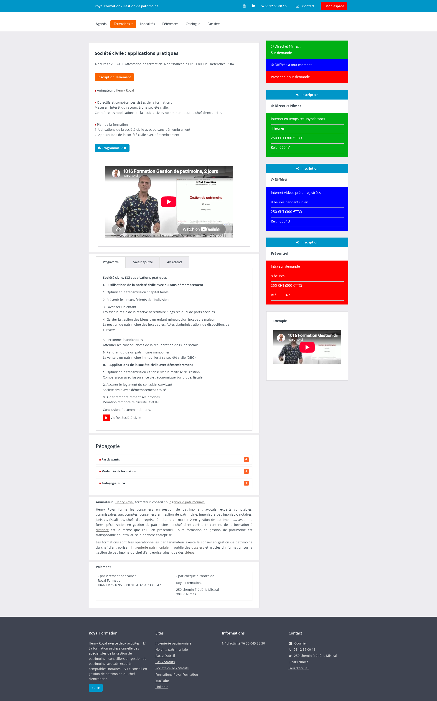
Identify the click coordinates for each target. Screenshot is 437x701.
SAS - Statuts (165, 662)
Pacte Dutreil (165, 655)
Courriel (300, 643)
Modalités (147, 24)
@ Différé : (279, 64)
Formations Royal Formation (176, 674)
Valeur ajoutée (142, 262)
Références (170, 24)
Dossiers (214, 24)
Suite (96, 688)
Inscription (308, 94)
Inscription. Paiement (114, 77)
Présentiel (278, 76)
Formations (122, 24)
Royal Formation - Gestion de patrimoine (125, 6)
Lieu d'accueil (299, 668)
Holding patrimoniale (171, 649)
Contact (307, 6)
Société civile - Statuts (172, 668)
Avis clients (174, 262)
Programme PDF (114, 148)
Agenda (101, 24)
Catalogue (193, 24)
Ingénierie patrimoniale (173, 643)
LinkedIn (161, 687)
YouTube (162, 680)
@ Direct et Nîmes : (286, 46)
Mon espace (334, 6)
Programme (111, 262)
